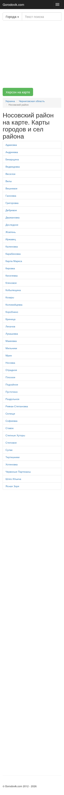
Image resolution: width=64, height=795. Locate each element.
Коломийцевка (14, 304)
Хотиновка (12, 464)
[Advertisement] (32, 54)
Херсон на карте (18, 92)
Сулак (9, 450)
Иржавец (11, 239)
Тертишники (13, 457)
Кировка (10, 268)
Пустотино (12, 391)
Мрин (9, 355)
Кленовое (11, 282)
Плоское (10, 377)
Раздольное (12, 399)
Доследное (12, 224)
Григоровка (12, 203)
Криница (10, 319)
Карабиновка (13, 253)
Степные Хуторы (15, 435)
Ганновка (11, 195)
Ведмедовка (13, 166)
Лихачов (10, 326)
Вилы (9, 181)
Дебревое (11, 210)
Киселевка (12, 275)
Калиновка (12, 246)
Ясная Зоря (12, 486)
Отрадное (11, 370)
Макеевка (11, 341)
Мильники (11, 348)
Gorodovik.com (13, 4)
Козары (10, 297)
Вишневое (11, 188)
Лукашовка (12, 333)
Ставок (10, 428)
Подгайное (12, 384)
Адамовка (11, 144)
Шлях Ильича (13, 479)
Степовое (11, 442)
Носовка (10, 362)
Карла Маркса (14, 261)
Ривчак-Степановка (17, 406)
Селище (10, 413)
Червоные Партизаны (18, 471)
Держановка (13, 217)
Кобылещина (13, 290)
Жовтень (11, 232)
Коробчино (12, 312)
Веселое (10, 174)
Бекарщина (12, 159)
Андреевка (12, 152)
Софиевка (11, 420)
